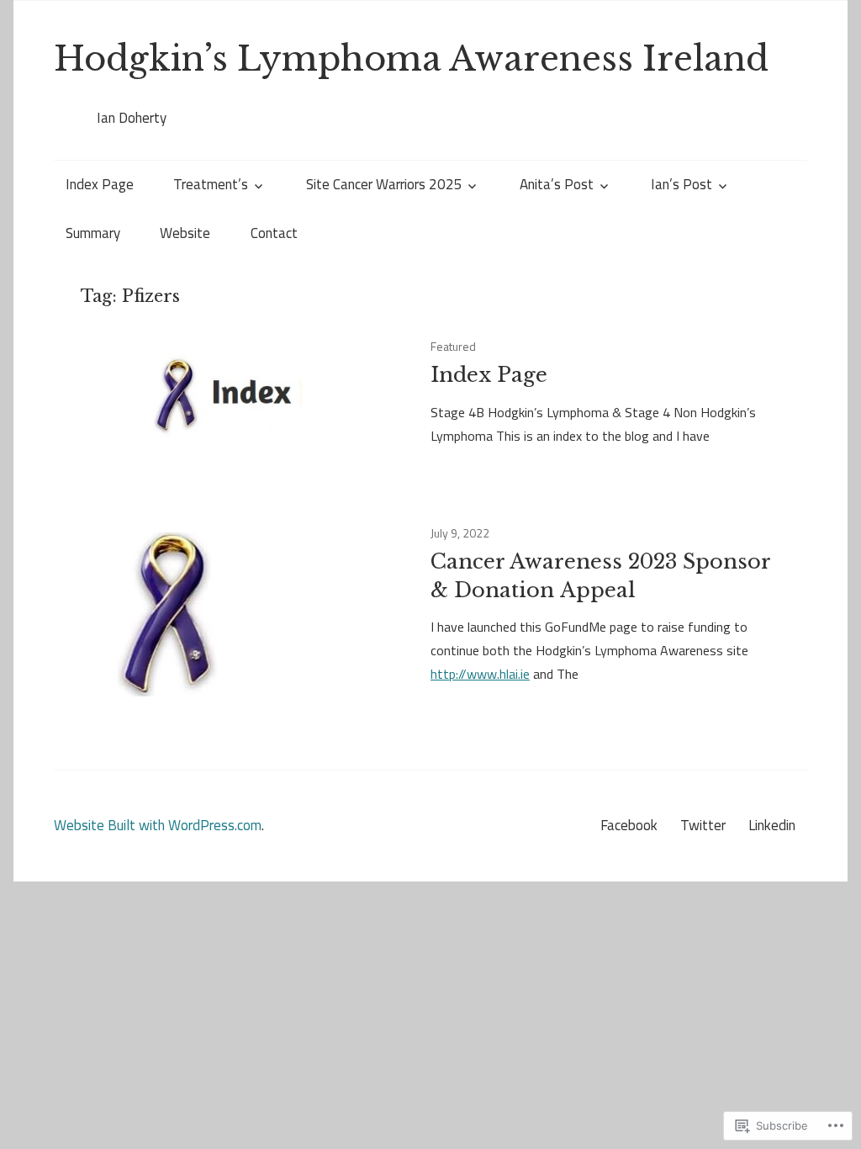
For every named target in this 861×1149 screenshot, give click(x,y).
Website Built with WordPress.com (157, 825)
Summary (93, 233)
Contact (274, 233)
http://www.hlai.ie (480, 674)
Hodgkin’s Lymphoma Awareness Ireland (411, 59)
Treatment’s (210, 184)
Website (185, 233)
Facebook (629, 825)
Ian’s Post (681, 184)
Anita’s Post (557, 184)
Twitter (703, 825)
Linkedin (771, 825)
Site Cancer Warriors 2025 (384, 184)
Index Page (100, 184)
